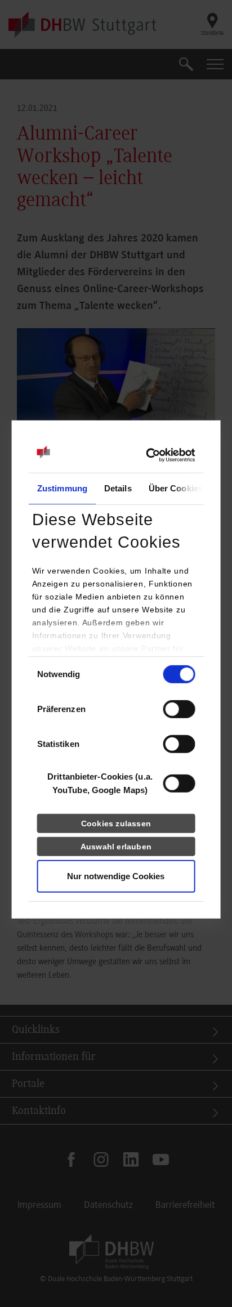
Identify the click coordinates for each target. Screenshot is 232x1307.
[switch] (179, 709)
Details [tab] (118, 488)
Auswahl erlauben (116, 846)
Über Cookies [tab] (175, 488)
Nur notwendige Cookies (115, 876)
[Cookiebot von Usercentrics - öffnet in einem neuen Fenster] (145, 455)
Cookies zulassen (116, 823)
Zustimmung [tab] (62, 488)
